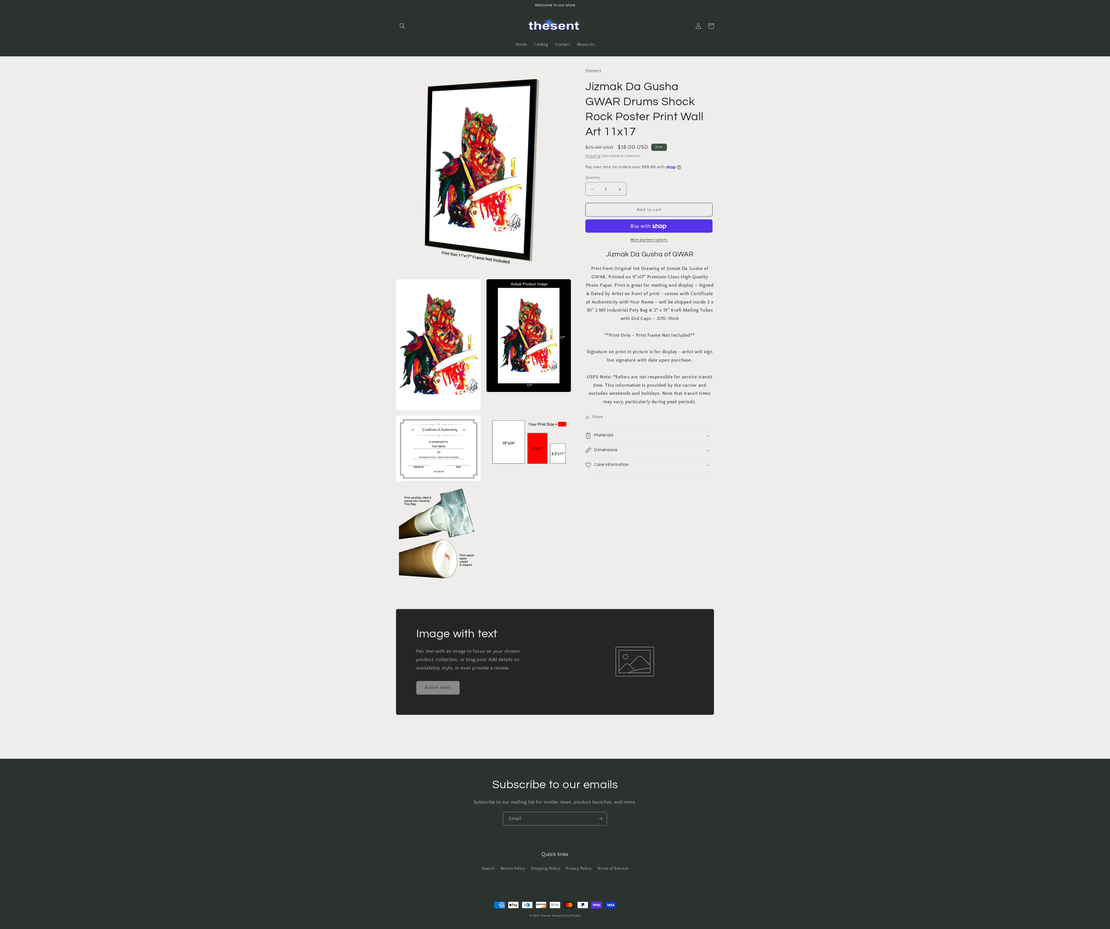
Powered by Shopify (566, 915)
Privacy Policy (578, 868)
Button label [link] (438, 687)
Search (488, 868)
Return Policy (513, 868)
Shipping (593, 156)
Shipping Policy (545, 868)
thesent (546, 915)
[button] (402, 26)
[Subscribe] (600, 819)
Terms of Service (612, 868)
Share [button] (597, 417)
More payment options (649, 240)
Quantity (592, 178)
